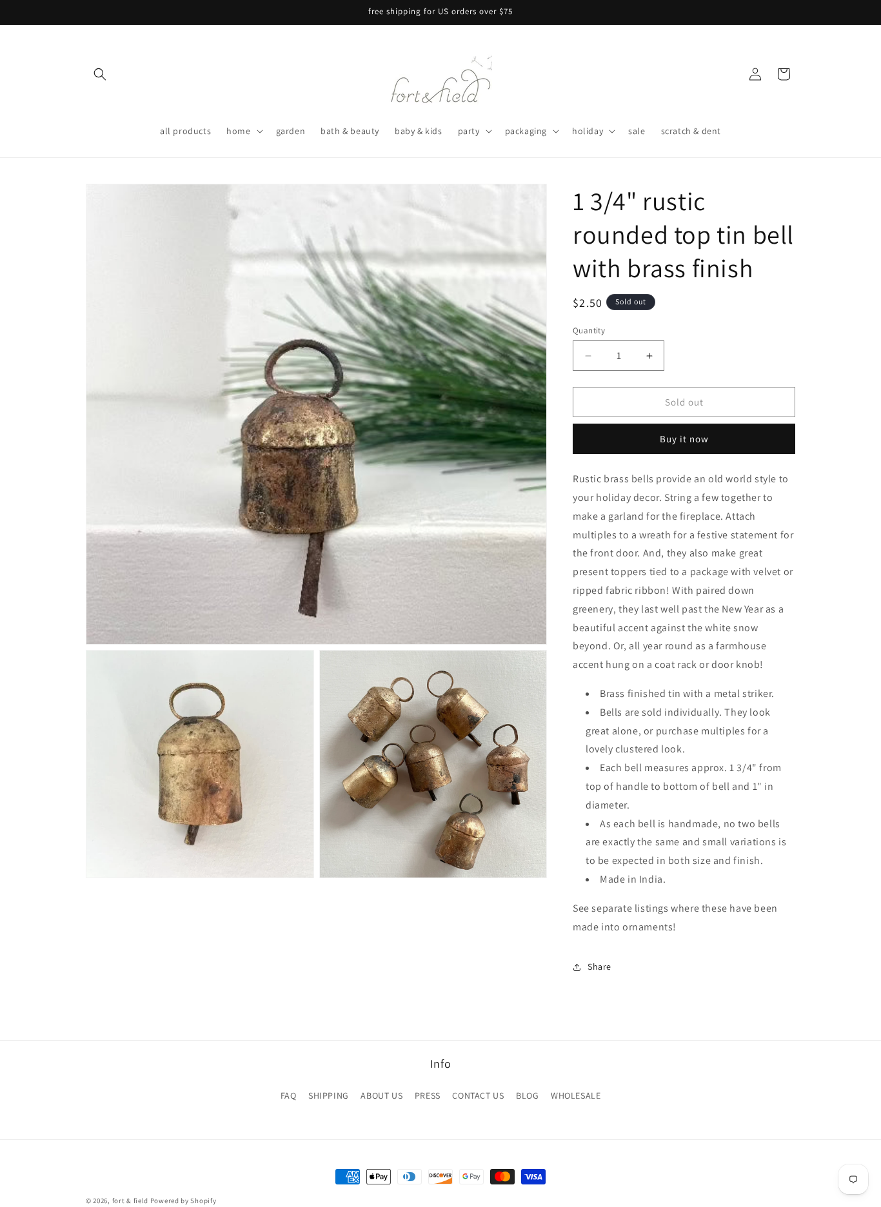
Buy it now (684, 439)
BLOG (527, 1095)
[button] (100, 74)
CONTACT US (478, 1095)
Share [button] (599, 966)
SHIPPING (328, 1095)
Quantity (589, 330)
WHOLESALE (575, 1095)
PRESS (427, 1095)
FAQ (289, 1095)
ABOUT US (381, 1095)
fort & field (130, 1200)
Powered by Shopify (183, 1200)
